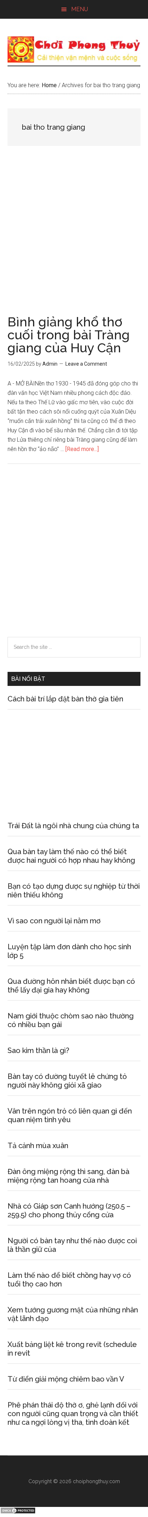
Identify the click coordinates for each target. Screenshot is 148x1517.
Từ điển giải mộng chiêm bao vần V (66, 1379)
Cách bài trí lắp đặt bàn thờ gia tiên (65, 699)
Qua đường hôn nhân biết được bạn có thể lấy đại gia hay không (71, 985)
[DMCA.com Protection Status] (18, 1512)
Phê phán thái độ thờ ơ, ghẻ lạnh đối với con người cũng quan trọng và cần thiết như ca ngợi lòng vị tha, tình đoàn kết (73, 1414)
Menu (79, 9)
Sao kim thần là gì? (38, 1050)
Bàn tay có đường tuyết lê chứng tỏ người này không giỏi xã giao (67, 1080)
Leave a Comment (86, 364)
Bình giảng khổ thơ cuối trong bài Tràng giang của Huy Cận (69, 334)
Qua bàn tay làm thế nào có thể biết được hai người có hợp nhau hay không (71, 856)
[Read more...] (82, 449)
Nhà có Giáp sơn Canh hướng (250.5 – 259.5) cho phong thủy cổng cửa (69, 1210)
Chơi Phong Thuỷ (74, 49)
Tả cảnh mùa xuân (38, 1145)
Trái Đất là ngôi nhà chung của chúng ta (73, 825)
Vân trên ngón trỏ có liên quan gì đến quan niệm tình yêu (70, 1115)
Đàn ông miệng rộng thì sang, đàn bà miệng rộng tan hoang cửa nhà (68, 1175)
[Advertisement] (74, 238)
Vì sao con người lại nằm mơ (54, 920)
